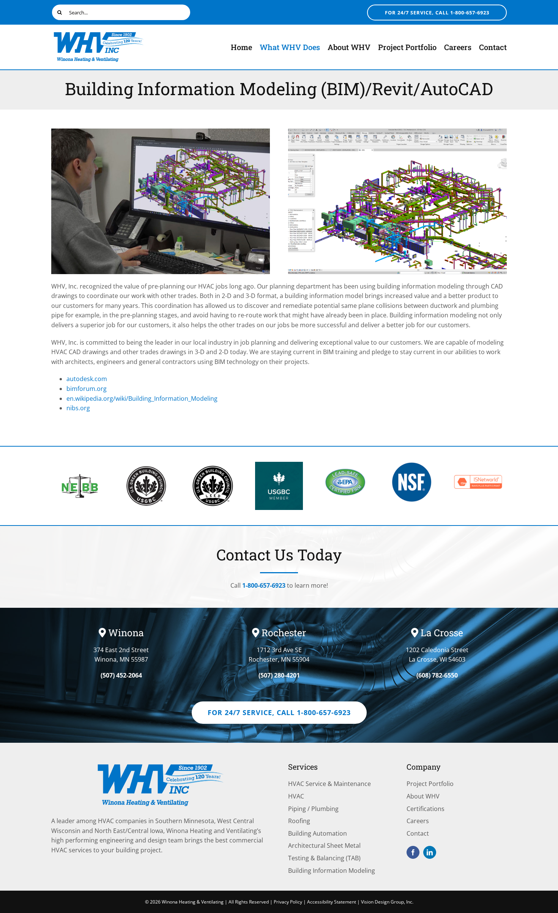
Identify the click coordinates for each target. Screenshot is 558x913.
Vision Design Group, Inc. (387, 902)
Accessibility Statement (331, 902)
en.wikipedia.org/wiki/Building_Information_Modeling (142, 398)
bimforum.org (86, 388)
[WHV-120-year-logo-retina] (98, 33)
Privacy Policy (288, 902)
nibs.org (78, 408)
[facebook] (413, 852)
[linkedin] (429, 852)
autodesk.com (86, 379)
